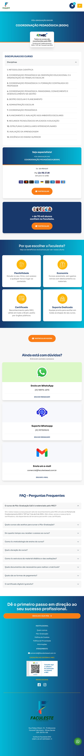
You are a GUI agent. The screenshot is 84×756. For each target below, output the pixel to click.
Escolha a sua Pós (40, 616)
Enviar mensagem (42, 397)
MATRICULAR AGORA (43, 338)
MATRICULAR (43, 191)
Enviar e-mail (42, 477)
